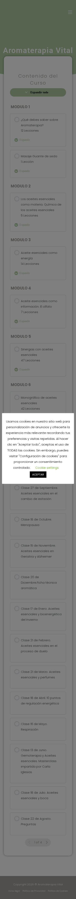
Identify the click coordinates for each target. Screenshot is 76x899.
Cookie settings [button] (47, 467)
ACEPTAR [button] (38, 474)
